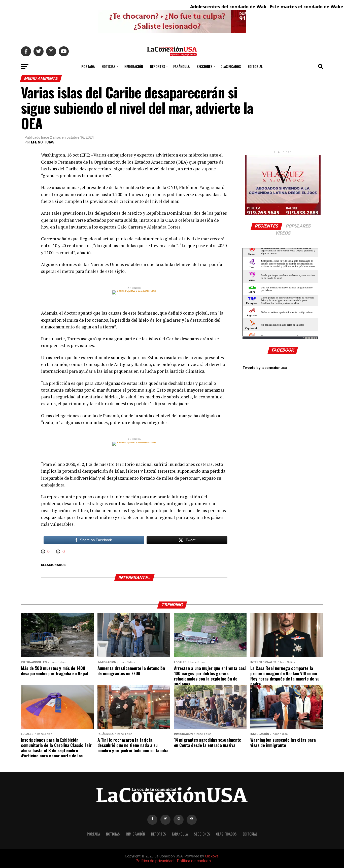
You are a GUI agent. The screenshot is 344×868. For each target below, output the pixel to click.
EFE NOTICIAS (42, 142)
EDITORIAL (255, 66)
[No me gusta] (58, 551)
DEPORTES (157, 66)
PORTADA (88, 66)
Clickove (212, 856)
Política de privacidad (154, 860)
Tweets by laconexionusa (265, 368)
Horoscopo (310, 337)
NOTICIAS (108, 66)
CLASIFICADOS (231, 66)
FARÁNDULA (181, 66)
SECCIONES (204, 66)
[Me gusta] (43, 551)
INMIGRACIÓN (133, 66)
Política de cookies (194, 860)
